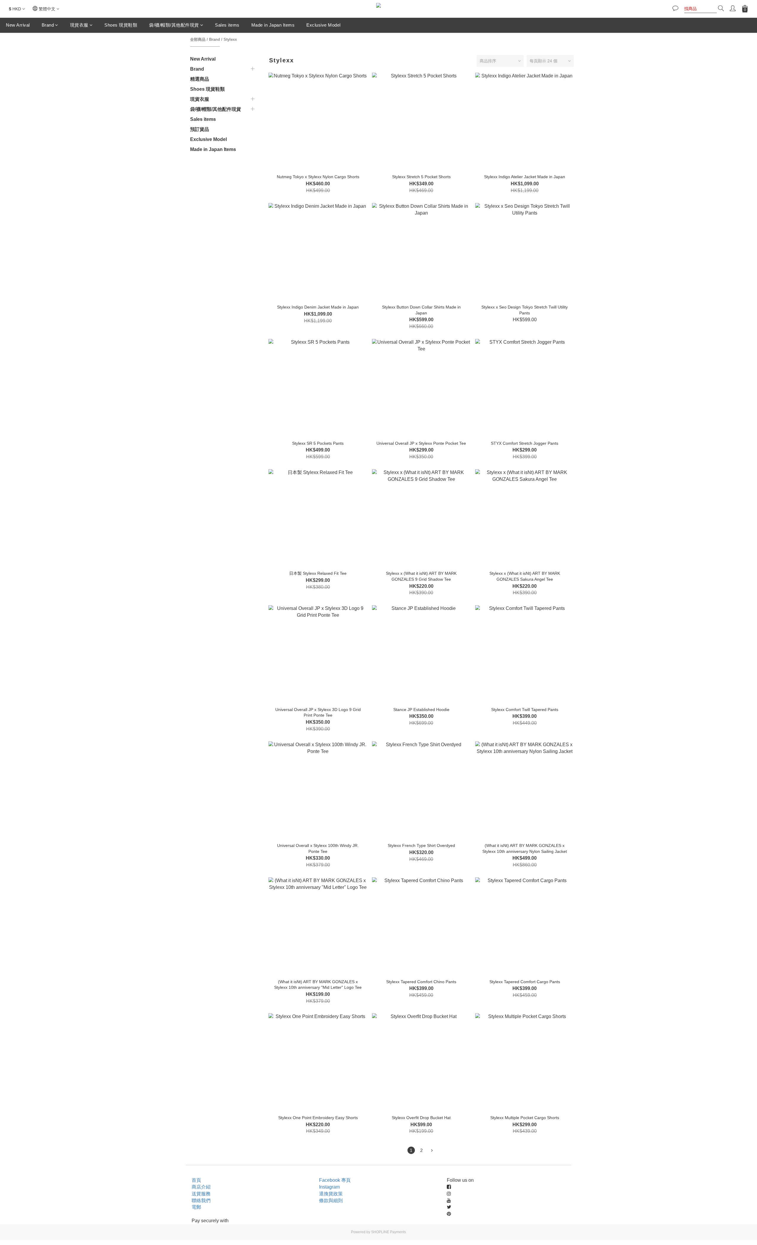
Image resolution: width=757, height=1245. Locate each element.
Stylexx (230, 39)
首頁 (196, 1180)
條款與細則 (331, 1200)
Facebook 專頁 (335, 1180)
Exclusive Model (323, 24)
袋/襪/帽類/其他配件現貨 (174, 24)
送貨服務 (201, 1193)
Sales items (227, 24)
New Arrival (18, 24)
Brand (48, 24)
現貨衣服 (79, 24)
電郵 (196, 1207)
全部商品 (198, 39)
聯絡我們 (201, 1200)
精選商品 (199, 79)
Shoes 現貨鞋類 (120, 24)
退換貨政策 (331, 1193)
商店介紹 (201, 1186)
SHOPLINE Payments (388, 1232)
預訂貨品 (199, 129)
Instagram (329, 1186)
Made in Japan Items (273, 24)
